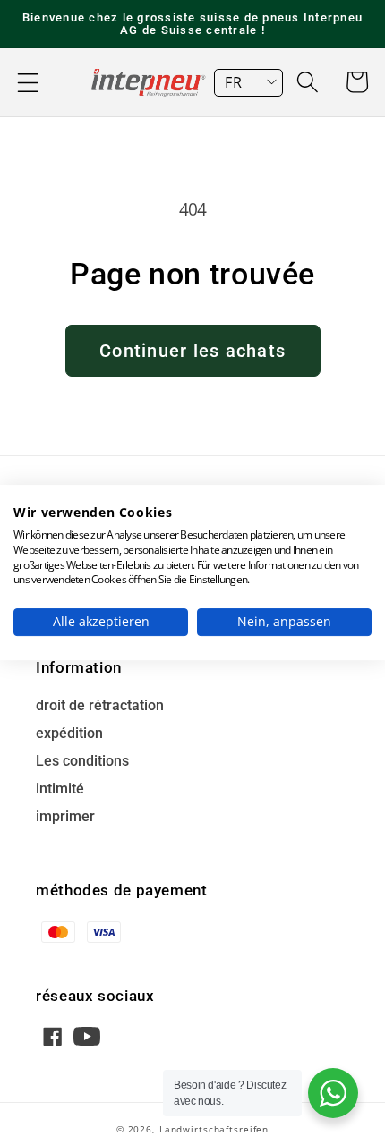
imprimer (65, 817)
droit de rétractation (100, 706)
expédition (69, 734)
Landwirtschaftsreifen (214, 1129)
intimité (60, 789)
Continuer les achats (192, 350)
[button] (28, 82)
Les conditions (82, 761)
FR (233, 82)
